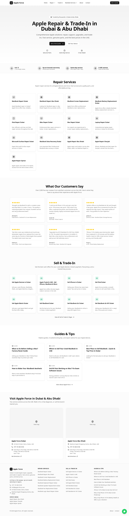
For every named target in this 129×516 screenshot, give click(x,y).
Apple (18, 469)
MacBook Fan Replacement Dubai (47, 488)
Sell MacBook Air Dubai (73, 488)
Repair (52, 3)
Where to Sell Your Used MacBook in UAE (106, 476)
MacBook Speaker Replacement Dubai (49, 486)
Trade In (60, 3)
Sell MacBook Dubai (71, 486)
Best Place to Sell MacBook (102, 479)
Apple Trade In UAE (71, 474)
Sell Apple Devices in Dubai (74, 471)
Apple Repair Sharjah (16, 501)
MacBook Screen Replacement (47, 477)
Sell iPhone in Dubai (72, 477)
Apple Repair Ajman (16, 503)
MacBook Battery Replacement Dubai (49, 480)
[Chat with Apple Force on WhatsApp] (124, 511)
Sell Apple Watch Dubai (73, 483)
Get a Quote (114, 3)
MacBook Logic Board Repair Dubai (48, 491)
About (81, 3)
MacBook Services (70, 3)
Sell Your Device (72, 43)
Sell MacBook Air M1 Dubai (74, 491)
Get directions (16, 456)
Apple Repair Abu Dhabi (17, 499)
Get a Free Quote (56, 43)
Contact (88, 3)
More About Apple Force (63, 384)
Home (45, 3)
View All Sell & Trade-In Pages (63, 317)
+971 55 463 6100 (19, 447)
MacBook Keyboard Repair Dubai (47, 483)
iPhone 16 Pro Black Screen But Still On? (105, 490)
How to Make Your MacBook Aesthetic (105, 482)
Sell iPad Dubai (70, 480)
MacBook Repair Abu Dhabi (46, 474)
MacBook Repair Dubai (44, 471)
